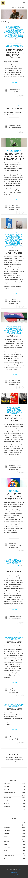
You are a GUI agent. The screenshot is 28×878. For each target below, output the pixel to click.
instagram (11, 105)
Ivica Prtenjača (9, 242)
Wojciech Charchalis (11, 236)
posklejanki (7, 806)
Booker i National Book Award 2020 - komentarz (14, 418)
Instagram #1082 (14, 709)
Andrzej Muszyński (19, 329)
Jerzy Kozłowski (10, 26)
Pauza (19, 234)
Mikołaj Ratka (9, 44)
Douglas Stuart (17, 411)
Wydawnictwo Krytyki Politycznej (14, 30)
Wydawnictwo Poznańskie (10, 560)
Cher (14, 47)
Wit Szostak (17, 325)
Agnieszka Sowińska (18, 239)
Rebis (18, 560)
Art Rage (18, 39)
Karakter (20, 233)
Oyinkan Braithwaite (10, 637)
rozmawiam (7, 795)
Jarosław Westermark (18, 36)
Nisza (7, 105)
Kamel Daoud (16, 40)
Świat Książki (18, 632)
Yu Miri (19, 410)
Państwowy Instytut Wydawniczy (14, 31)
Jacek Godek (11, 235)
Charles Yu (8, 412)
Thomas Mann (8, 37)
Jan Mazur (21, 40)
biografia (6, 841)
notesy (6, 858)
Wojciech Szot (12, 89)
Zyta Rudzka (21, 32)
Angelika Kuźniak (11, 632)
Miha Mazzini (19, 333)
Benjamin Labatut (8, 40)
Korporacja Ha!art (9, 234)
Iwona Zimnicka (9, 27)
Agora (8, 150)
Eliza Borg (11, 33)
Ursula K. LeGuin (10, 45)
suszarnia (6, 803)
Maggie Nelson (14, 241)
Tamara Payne (19, 412)
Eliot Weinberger (17, 247)
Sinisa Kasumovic (17, 242)
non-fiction (7, 822)
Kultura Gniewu (8, 32)
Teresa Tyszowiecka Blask (14, 244)
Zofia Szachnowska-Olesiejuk (14, 34)
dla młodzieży (8, 847)
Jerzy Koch (16, 33)
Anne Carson (18, 237)
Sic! (21, 234)
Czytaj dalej (14, 82)
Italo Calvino (12, 559)
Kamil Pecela (8, 241)
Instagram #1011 (14, 642)
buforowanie (7, 797)
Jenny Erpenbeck (11, 39)
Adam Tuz (15, 46)
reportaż (6, 833)
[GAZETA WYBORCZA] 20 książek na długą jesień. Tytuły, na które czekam (14, 54)
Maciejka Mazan (19, 633)
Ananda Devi (9, 238)
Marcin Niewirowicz (16, 564)
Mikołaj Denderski (11, 237)
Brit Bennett (19, 245)
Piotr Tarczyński (9, 29)
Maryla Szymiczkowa (18, 29)
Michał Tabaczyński (18, 35)
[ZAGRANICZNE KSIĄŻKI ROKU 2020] (14, 251)
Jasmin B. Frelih (19, 332)
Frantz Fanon (19, 246)
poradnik (6, 853)
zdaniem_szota (18, 105)
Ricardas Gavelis (17, 240)
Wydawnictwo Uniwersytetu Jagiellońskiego (14, 408)
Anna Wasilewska (10, 565)
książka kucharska (9, 855)
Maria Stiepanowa (9, 239)
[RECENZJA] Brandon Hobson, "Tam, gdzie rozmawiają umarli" (14, 156)
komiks (6, 839)
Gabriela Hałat (14, 639)
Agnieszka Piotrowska (17, 37)
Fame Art (17, 248)
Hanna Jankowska (9, 46)
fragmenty (7, 809)
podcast (6, 800)
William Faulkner (11, 38)
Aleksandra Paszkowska (10, 328)
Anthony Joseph (17, 243)
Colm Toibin (15, 32)
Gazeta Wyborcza (9, 35)
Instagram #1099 (14, 108)
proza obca (15, 93)
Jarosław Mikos (8, 36)
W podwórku (15, 233)
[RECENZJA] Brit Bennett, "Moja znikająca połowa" (14, 496)
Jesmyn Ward (19, 236)
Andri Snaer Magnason (11, 245)
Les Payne (13, 412)
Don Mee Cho (14, 413)
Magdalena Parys (11, 704)
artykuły (15, 91)
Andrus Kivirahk (19, 637)
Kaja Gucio (20, 241)
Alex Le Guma (12, 248)
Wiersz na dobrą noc (9, 792)
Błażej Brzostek (18, 26)
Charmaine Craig (10, 638)
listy (5, 850)
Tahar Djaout (18, 638)
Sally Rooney (10, 240)
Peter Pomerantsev (10, 333)
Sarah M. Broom (10, 243)
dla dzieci (6, 836)
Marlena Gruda (19, 328)
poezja (6, 824)
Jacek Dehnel (17, 28)
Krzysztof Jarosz (17, 238)
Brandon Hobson (14, 151)
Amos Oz (21, 560)
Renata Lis (17, 235)
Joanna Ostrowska (17, 27)
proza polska (15, 129)
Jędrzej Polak (8, 233)
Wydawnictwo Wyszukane (18, 330)
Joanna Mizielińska (17, 44)
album (5, 844)
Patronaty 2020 (14, 336)
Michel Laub (9, 247)
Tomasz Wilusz (10, 28)
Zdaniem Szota (9, 3)
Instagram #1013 (14, 571)
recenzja (15, 207)
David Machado (10, 331)
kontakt (19, 869)
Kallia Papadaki (7, 330)
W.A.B (5, 704)
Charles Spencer (18, 45)
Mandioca (18, 38)
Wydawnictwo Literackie (12, 327)
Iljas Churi (20, 46)
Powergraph (11, 325)
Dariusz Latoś (10, 411)
